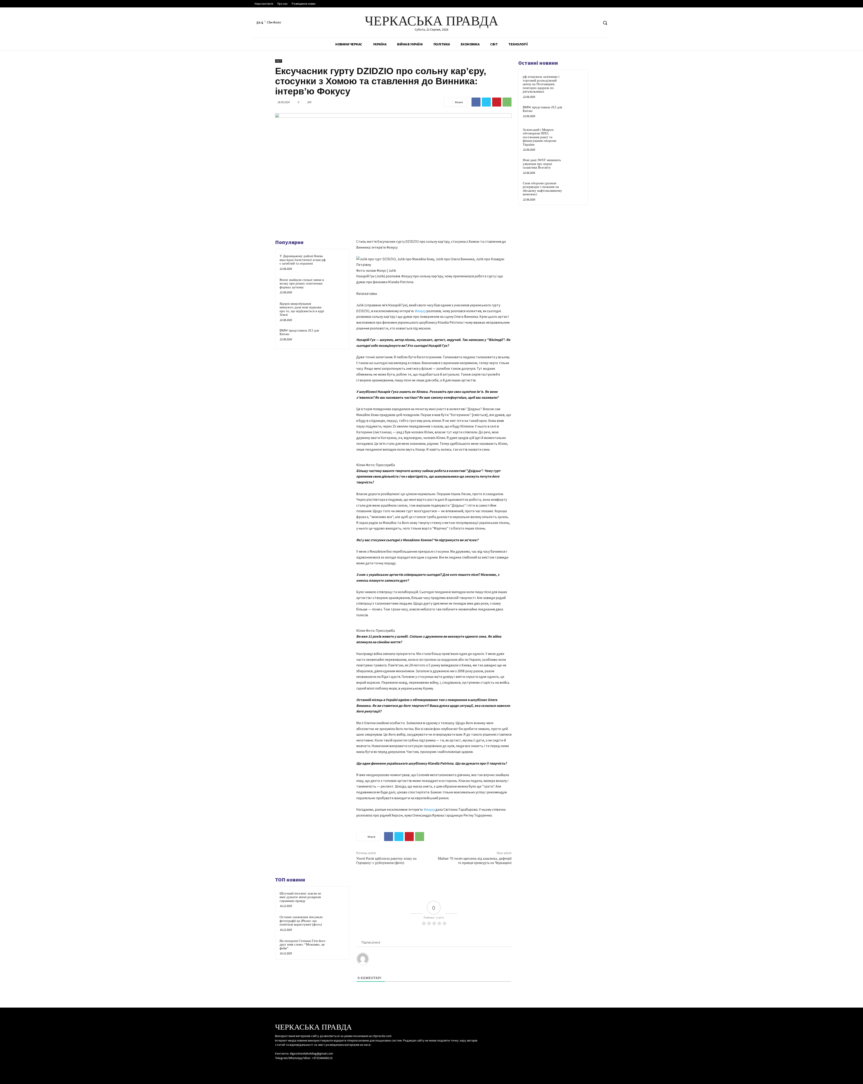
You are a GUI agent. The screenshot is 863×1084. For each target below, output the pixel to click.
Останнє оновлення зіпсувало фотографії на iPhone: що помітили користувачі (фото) (301, 920)
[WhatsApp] (507, 102)
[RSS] (587, 23)
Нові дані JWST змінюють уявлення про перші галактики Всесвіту (542, 163)
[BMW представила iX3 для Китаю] (336, 336)
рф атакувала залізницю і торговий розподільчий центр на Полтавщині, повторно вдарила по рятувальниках (541, 84)
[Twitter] (595, 23)
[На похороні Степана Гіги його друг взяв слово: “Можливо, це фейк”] (336, 946)
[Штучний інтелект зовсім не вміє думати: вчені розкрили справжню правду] (336, 899)
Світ (278, 61)
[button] (605, 22)
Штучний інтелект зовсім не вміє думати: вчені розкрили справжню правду (300, 897)
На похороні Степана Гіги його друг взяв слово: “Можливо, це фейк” (302, 944)
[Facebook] (579, 23)
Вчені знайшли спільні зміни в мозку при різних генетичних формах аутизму (302, 283)
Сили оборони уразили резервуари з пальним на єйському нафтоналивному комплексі (542, 188)
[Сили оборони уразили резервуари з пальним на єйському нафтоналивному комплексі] (575, 188)
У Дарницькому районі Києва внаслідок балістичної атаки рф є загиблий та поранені (303, 259)
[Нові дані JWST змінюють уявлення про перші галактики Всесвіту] (575, 165)
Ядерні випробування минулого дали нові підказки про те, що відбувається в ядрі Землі (302, 309)
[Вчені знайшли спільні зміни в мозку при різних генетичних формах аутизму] (336, 285)
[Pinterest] (496, 102)
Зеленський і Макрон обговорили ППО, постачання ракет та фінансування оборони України (539, 137)
